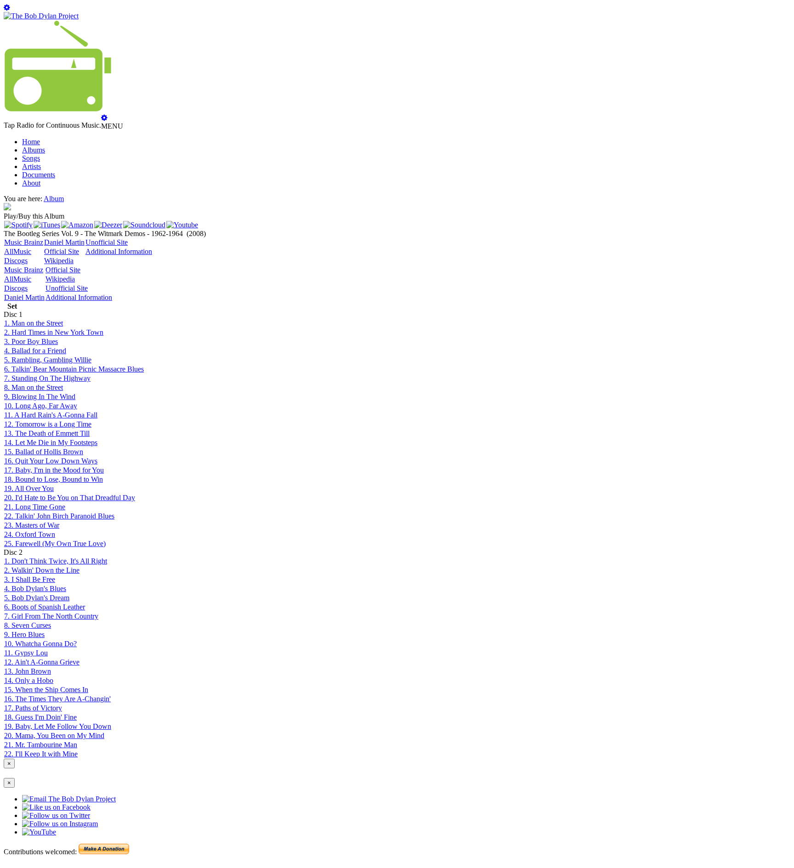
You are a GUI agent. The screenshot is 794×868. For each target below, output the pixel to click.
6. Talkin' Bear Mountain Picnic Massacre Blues (74, 369)
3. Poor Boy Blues (31, 341)
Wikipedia (59, 261)
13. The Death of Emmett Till (47, 433)
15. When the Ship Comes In (46, 689)
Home (31, 142)
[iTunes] (47, 225)
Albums (33, 150)
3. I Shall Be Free (29, 579)
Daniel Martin (64, 242)
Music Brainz (23, 242)
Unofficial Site (106, 242)
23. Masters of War (31, 525)
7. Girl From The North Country (51, 616)
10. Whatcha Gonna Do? (40, 644)
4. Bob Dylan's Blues (35, 588)
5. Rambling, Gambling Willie (47, 360)
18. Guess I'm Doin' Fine (40, 717)
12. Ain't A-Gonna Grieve (41, 662)
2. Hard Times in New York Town (53, 332)
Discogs (16, 261)
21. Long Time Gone (34, 507)
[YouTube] (182, 225)
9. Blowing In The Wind (39, 396)
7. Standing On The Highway (47, 378)
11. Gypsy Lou (26, 653)
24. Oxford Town (29, 534)
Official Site (61, 251)
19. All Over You (29, 488)
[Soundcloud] (144, 225)
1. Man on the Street (33, 323)
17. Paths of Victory (33, 708)
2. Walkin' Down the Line (41, 570)
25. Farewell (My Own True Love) (55, 543)
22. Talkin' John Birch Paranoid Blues (59, 516)
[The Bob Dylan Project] (41, 16)
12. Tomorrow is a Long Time (47, 424)
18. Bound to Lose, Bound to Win (53, 479)
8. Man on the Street (33, 387)
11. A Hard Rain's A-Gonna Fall (50, 415)
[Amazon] (77, 225)
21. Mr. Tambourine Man (40, 745)
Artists (31, 166)
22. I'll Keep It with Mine (41, 754)
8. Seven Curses (27, 625)
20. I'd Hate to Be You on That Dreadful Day (69, 498)
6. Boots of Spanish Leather (44, 607)
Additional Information (118, 251)
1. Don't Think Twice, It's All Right (55, 561)
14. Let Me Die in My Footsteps (50, 442)
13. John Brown (27, 671)
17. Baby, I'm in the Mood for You (54, 470)
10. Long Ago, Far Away (40, 406)
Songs (31, 158)
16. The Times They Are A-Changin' (57, 699)
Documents (38, 175)
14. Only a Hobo (28, 680)
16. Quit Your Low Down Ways (50, 461)
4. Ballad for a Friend (35, 351)
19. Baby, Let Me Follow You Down (57, 726)
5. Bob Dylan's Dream (36, 598)
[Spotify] (18, 225)
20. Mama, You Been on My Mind (54, 735)
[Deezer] (108, 225)
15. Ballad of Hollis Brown (43, 452)
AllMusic (17, 251)
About (31, 183)
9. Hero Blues (24, 634)
